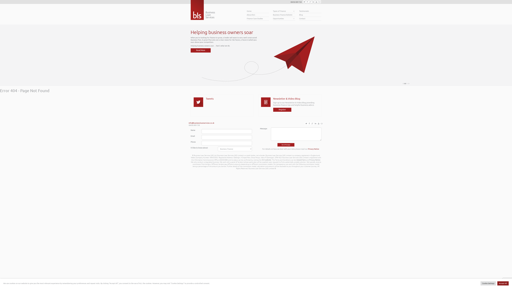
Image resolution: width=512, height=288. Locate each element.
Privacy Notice (313, 149)
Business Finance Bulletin (282, 15)
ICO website (266, 160)
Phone (193, 142)
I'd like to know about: (199, 148)
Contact (302, 18)
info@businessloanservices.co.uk (201, 123)
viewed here (301, 160)
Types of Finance (279, 11)
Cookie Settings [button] (488, 283)
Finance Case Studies (255, 18)
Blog (301, 15)
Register (282, 110)
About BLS (251, 15)
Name (193, 130)
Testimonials (304, 11)
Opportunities (278, 18)
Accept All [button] (503, 283)
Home (249, 11)
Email (193, 136)
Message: (263, 128)
